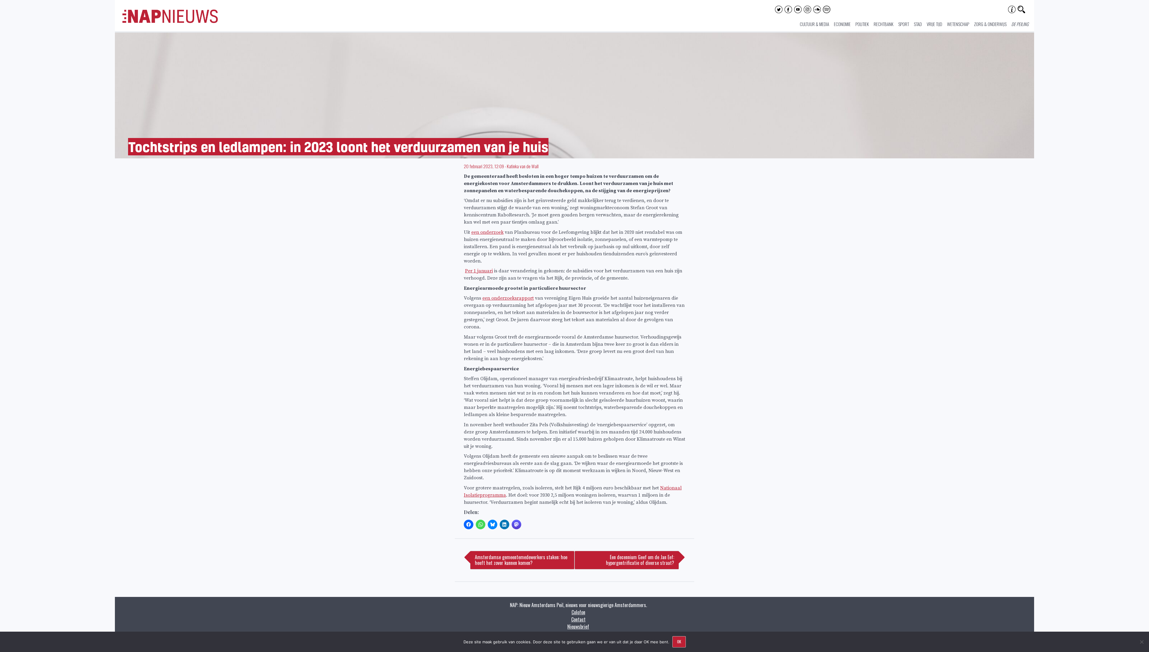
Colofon (578, 612)
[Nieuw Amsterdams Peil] (170, 22)
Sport (903, 24)
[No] (1142, 642)
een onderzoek (487, 232)
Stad (918, 24)
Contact (578, 619)
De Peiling (1020, 24)
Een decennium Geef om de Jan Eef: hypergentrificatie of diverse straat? (640, 560)
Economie (842, 24)
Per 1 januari (479, 271)
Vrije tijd (934, 24)
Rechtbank (883, 24)
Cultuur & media (814, 24)
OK (679, 642)
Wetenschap (958, 24)
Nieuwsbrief (578, 626)
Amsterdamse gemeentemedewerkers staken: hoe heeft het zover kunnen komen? (521, 560)
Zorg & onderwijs (990, 24)
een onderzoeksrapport (508, 298)
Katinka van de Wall (523, 166)
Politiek (862, 24)
